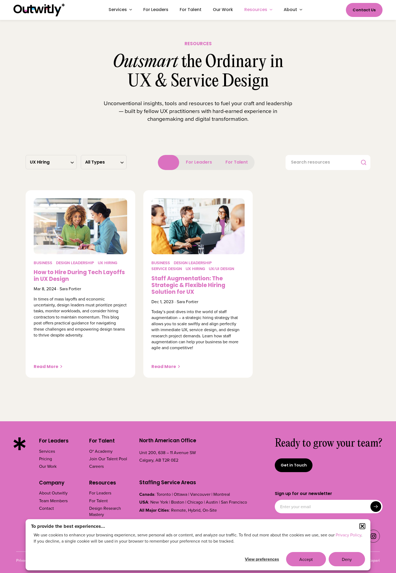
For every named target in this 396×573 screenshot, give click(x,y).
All (168, 162)
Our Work (48, 466)
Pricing (45, 459)
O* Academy (101, 451)
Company (51, 483)
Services (47, 451)
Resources (102, 483)
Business (43, 263)
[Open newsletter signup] (375, 506)
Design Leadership (75, 263)
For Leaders (199, 162)
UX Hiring (107, 263)
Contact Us (364, 10)
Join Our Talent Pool (108, 459)
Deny (347, 559)
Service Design (166, 269)
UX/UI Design (221, 269)
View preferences (262, 559)
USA (143, 502)
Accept (306, 559)
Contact (46, 508)
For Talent (236, 162)
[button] (362, 526)
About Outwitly (53, 493)
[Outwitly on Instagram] (373, 541)
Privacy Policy (348, 535)
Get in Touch (294, 465)
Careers (96, 466)
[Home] (39, 9)
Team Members (53, 501)
